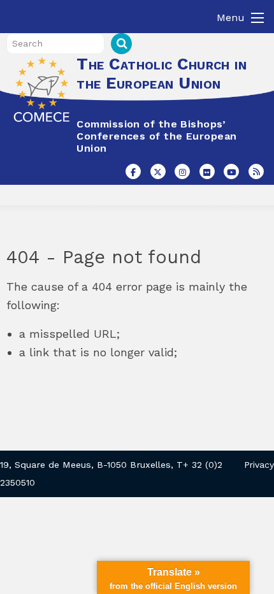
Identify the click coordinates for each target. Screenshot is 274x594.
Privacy (259, 465)
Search (121, 43)
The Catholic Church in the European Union (161, 73)
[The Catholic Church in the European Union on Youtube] (231, 171)
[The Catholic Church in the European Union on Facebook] (133, 171)
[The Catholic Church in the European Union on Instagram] (182, 171)
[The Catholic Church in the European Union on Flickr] (207, 171)
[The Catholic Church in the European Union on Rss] (256, 171)
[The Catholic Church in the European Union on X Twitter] (158, 171)
